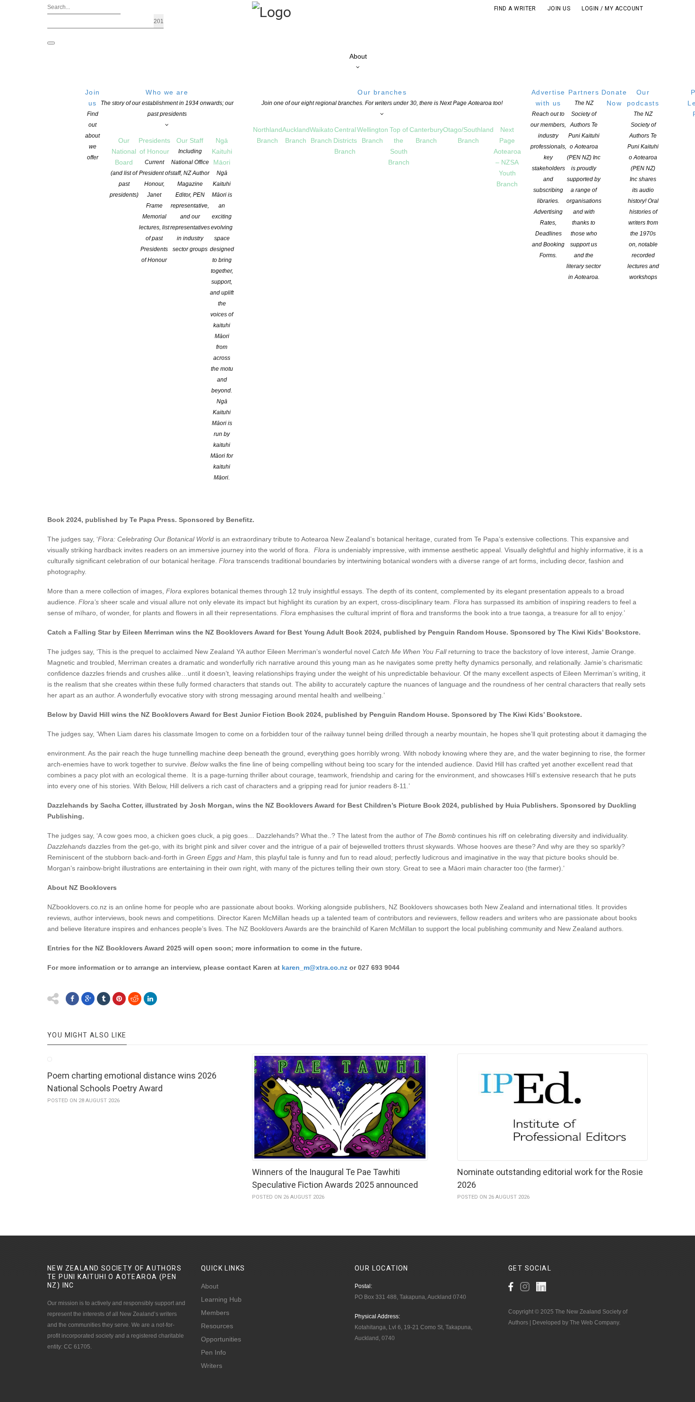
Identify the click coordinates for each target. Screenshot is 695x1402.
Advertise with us (548, 173)
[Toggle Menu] (51, 43)
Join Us (558, 8)
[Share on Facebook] (72, 998)
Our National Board (124, 167)
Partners (583, 184)
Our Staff (190, 195)
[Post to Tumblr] (103, 998)
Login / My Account (612, 8)
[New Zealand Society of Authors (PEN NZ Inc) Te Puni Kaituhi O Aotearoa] (271, 11)
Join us (92, 124)
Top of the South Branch (398, 146)
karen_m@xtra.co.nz (315, 967)
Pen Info (213, 1352)
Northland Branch (267, 135)
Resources (217, 1326)
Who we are (167, 102)
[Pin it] (119, 998)
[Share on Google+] (88, 998)
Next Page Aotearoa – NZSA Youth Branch (507, 157)
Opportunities (221, 1339)
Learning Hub (221, 1299)
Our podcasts (643, 184)
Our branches (382, 97)
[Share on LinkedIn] (150, 998)
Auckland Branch (296, 135)
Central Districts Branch (345, 140)
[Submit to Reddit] (134, 998)
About (358, 56)
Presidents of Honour (154, 200)
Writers (211, 1365)
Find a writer (515, 8)
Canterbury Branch (426, 135)
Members (215, 1312)
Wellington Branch (372, 135)
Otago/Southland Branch (468, 135)
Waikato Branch (321, 135)
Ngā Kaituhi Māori (222, 309)
